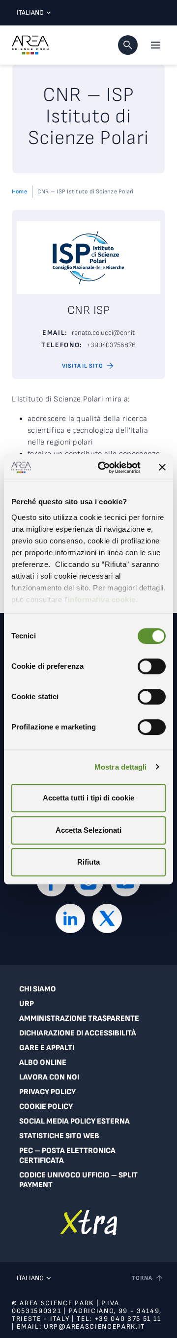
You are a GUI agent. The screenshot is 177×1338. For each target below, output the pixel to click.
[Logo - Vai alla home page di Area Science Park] (30, 45)
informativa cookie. (103, 599)
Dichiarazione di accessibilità (77, 1033)
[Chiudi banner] (162, 467)
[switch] (152, 666)
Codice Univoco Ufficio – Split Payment (78, 1180)
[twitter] (107, 918)
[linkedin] (70, 918)
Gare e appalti (46, 1048)
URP (26, 1004)
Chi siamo (37, 989)
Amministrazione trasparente (79, 1018)
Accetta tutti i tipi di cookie (88, 798)
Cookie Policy (46, 1106)
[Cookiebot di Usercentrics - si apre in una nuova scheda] (104, 467)
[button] (128, 45)
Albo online (42, 1062)
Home (19, 191)
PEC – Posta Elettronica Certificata (67, 1155)
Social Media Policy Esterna (74, 1121)
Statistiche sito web (59, 1136)
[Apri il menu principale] (155, 45)
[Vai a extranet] (88, 1222)
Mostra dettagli (120, 767)
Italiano (30, 12)
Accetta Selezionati (88, 830)
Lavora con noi (49, 1077)
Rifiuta (88, 862)
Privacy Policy (47, 1092)
